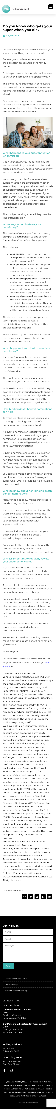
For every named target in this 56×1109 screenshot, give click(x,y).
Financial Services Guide (16, 978)
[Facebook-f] (4, 1070)
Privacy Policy (11, 984)
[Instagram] (11, 1070)
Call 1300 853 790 (11, 1000)
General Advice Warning (16, 990)
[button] (50, 6)
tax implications (21, 327)
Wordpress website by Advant (28, 1102)
